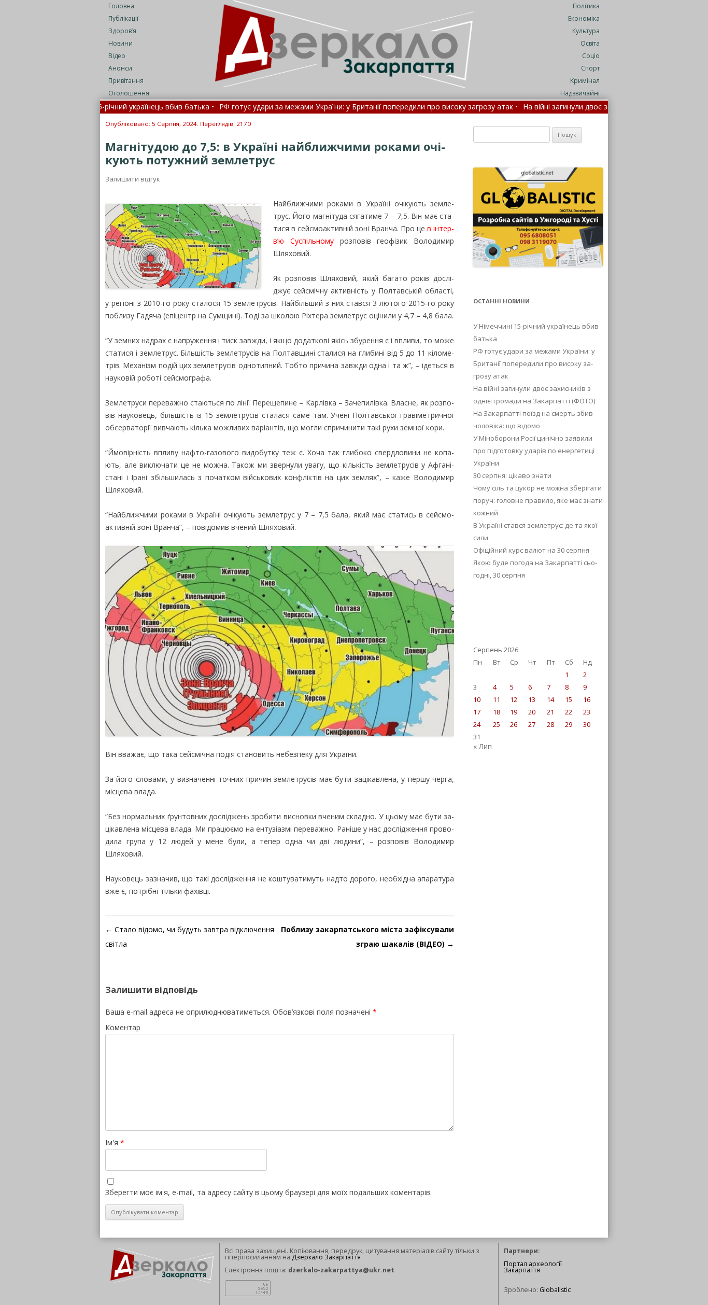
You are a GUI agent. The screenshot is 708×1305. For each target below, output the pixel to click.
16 (586, 699)
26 (513, 724)
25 (496, 724)
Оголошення (128, 93)
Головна (121, 6)
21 (550, 712)
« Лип (482, 746)
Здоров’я (122, 30)
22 (568, 712)
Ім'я (114, 1142)
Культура (586, 30)
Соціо (591, 55)
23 (586, 712)
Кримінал (585, 80)
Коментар (122, 1027)
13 (531, 699)
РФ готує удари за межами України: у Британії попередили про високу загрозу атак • (320, 107)
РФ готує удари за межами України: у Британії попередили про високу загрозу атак (534, 363)
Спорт (590, 68)
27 (531, 724)
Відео (116, 55)
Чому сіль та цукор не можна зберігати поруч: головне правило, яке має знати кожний (538, 500)
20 (531, 712)
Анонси (120, 68)
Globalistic (555, 1289)
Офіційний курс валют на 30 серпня (531, 550)
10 (476, 699)
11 (496, 699)
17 (476, 712)
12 (513, 699)
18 (496, 712)
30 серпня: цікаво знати (512, 475)
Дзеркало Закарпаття (326, 1257)
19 (513, 712)
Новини (120, 43)
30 (586, 724)
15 (568, 699)
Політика (586, 6)
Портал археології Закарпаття (533, 1267)
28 (550, 724)
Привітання (126, 80)
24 (476, 724)
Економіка (584, 18)
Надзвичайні (580, 93)
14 (550, 699)
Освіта (590, 43)
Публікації (123, 18)
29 (568, 724)
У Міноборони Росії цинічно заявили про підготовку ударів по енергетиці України (533, 450)
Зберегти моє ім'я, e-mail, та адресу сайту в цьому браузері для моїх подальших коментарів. (268, 1192)
